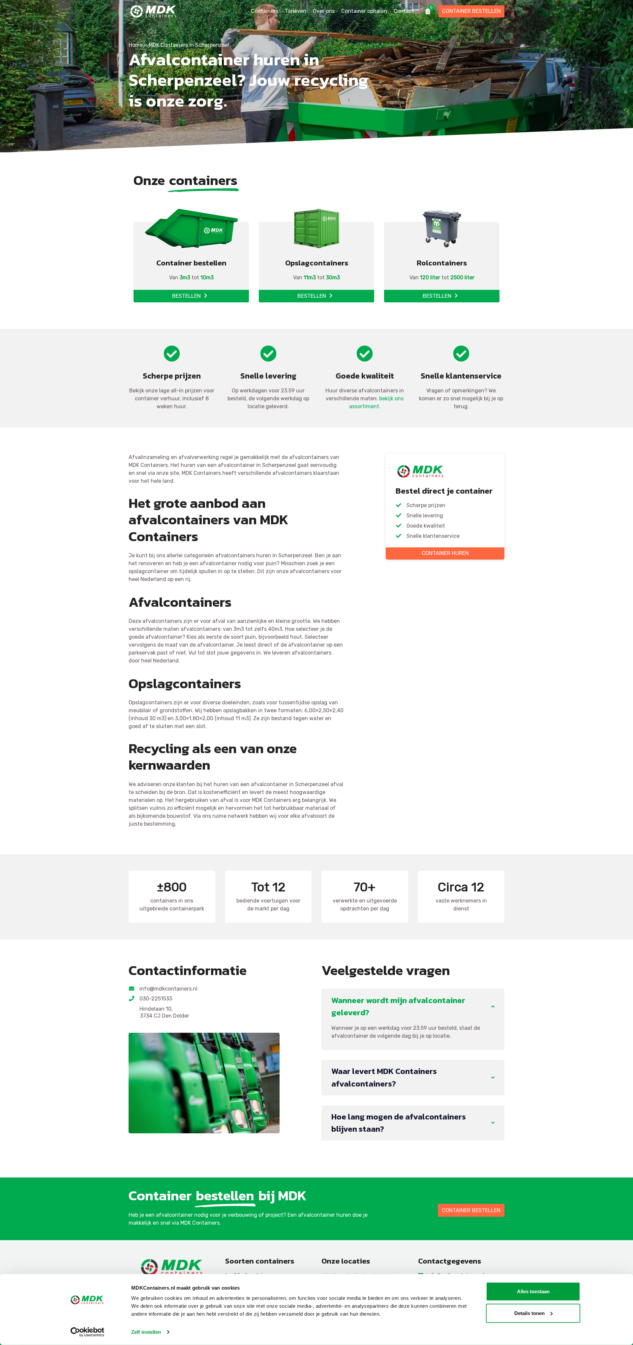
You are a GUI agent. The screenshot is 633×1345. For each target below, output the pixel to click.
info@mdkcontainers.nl (168, 989)
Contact (404, 11)
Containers (264, 11)
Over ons (324, 11)
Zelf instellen (146, 1332)
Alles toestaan (533, 1291)
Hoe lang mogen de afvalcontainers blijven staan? (398, 1122)
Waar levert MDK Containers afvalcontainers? (384, 1077)
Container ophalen (364, 11)
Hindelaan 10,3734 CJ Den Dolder (164, 1012)
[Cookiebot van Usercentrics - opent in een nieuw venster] (87, 1332)
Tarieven (295, 11)
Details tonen (529, 1313)
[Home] (172, 1267)
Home (136, 45)
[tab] (412, 1006)
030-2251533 (156, 998)
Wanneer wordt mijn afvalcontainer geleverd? (398, 1006)
